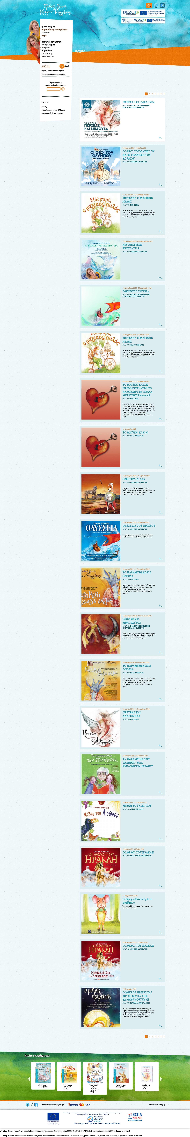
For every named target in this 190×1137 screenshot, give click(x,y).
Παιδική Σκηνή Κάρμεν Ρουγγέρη (55, 10)
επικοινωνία (47, 56)
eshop (46, 66)
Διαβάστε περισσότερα (160, 138)
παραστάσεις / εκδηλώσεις (54, 29)
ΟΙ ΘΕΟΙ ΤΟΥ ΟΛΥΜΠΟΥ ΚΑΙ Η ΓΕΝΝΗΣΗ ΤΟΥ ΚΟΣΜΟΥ (138, 155)
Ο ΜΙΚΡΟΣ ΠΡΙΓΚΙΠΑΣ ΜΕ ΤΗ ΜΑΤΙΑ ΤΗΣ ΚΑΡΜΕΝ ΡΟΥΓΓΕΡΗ (137, 996)
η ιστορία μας (48, 26)
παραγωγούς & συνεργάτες (52, 113)
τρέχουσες (46, 32)
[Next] (161, 1079)
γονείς (44, 107)
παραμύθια (47, 50)
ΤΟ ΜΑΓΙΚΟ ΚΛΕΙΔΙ (135, 432)
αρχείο (44, 35)
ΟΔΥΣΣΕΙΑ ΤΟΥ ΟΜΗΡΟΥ (139, 525)
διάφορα (46, 47)
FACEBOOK (162, 5)
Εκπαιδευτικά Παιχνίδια (56, 71)
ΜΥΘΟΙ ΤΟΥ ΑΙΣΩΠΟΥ (137, 805)
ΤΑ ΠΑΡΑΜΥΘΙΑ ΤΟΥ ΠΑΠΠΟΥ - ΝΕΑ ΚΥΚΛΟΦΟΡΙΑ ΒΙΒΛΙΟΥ (138, 762)
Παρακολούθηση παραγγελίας (53, 74)
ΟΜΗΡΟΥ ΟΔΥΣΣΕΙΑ (136, 291)
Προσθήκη (33, 1064)
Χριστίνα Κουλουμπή (32, 51)
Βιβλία (44, 71)
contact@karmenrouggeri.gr (52, 1105)
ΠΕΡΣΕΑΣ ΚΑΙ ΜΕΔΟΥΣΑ (139, 102)
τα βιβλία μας (48, 44)
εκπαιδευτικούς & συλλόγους (53, 110)
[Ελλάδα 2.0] (143, 12)
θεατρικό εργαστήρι (51, 41)
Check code (63, 89)
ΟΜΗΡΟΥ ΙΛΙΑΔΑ (134, 479)
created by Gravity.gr (157, 1105)
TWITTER (156, 5)
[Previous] (28, 1079)
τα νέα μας (47, 53)
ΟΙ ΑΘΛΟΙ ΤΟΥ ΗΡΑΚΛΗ (138, 852)
